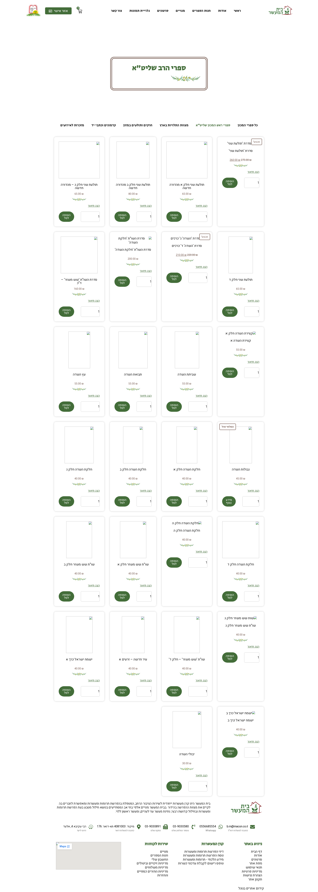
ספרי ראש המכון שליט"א (213, 125)
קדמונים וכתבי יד (103, 125)
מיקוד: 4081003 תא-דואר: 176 (115, 826)
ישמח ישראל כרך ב (241, 720)
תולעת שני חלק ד (240, 279)
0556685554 (207, 826)
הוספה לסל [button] (230, 182)
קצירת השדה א (240, 340)
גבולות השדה (241, 469)
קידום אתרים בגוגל (251, 888)
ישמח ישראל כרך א (79, 659)
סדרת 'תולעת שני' (241, 150)
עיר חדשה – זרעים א (133, 659)
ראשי (237, 10)
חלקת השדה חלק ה (187, 530)
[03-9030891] (165, 826)
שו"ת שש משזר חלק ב (79, 564)
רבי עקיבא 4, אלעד (74, 826)
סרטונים (162, 10)
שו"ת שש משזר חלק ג (240, 625)
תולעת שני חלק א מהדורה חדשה (186, 186)
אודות (222, 10)
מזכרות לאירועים (72, 125)
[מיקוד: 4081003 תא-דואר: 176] (138, 826)
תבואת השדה (133, 374)
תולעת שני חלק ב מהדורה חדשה (133, 186)
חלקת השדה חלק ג (79, 469)
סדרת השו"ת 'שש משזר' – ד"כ (79, 281)
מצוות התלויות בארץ (174, 125)
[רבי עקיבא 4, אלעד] (90, 826)
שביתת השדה (187, 374)
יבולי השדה (187, 754)
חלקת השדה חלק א (186, 469)
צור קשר (116, 10)
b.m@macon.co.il (237, 826)
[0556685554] (220, 826)
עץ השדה (79, 374)
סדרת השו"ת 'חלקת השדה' (133, 249)
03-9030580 (181, 826)
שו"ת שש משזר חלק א (133, 564)
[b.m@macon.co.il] (252, 826)
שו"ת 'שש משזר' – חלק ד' (187, 659)
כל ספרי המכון (248, 125)
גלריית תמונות (139, 10)
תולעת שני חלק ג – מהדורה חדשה (79, 186)
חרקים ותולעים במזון (137, 125)
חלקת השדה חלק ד (240, 564)
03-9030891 (153, 826)
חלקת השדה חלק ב (133, 469)
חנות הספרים (201, 10)
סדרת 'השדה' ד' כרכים (187, 245)
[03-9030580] (193, 826)
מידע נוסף (229, 501)
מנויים (180, 10)
